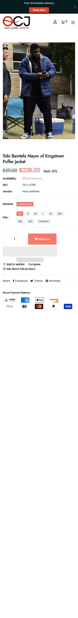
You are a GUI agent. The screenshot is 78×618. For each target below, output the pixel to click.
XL (50, 213)
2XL (60, 213)
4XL (30, 221)
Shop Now (39, 10)
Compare (34, 264)
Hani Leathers (31, 191)
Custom (44, 221)
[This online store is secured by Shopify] (10, 300)
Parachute (25, 204)
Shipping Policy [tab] (54, 399)
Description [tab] (10, 399)
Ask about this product (20, 269)
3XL (20, 221)
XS (19, 213)
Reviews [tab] (31, 399)
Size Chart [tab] (9, 411)
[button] (30, 252)
